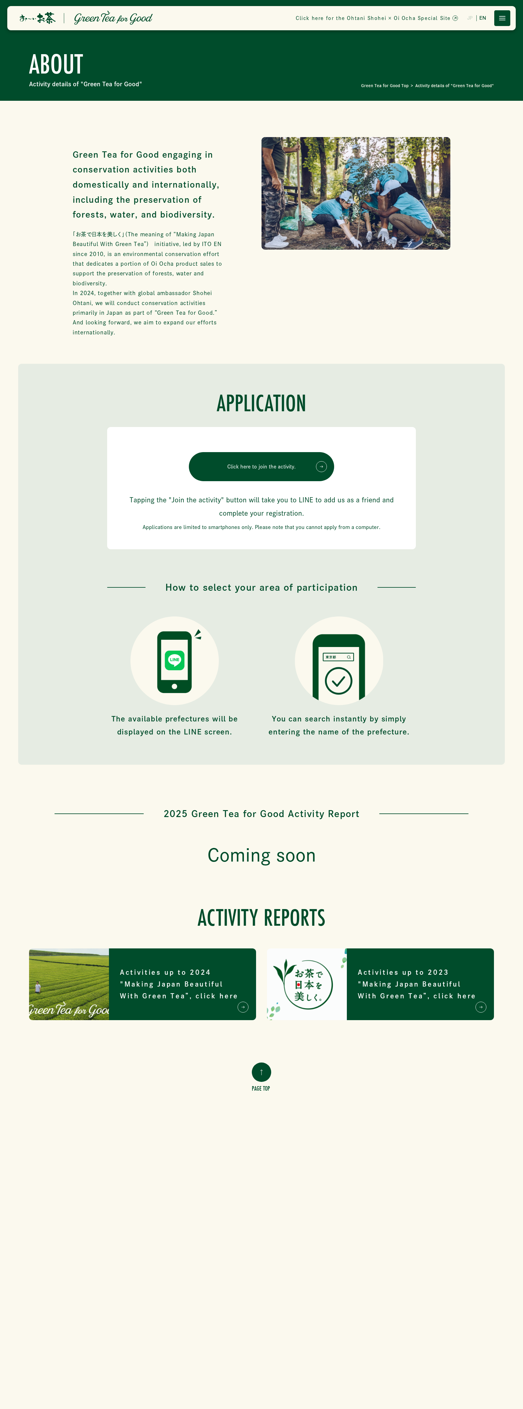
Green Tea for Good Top (385, 86)
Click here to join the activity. (261, 466)
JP (470, 18)
